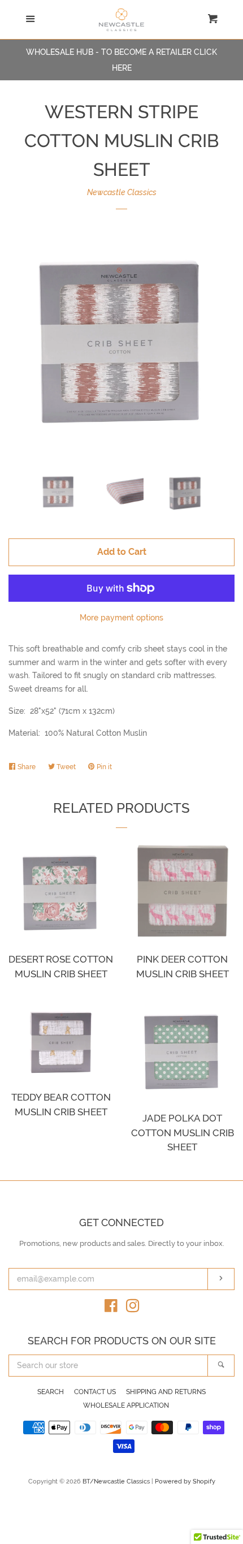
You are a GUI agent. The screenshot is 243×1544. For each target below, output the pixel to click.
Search (50, 1392)
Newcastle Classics (122, 192)
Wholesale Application (126, 1405)
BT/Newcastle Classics (117, 1481)
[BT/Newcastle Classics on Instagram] (133, 1308)
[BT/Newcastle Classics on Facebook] (111, 1308)
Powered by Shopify (185, 1481)
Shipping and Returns (166, 1392)
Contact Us (95, 1392)
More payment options (121, 617)
